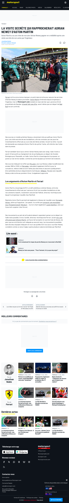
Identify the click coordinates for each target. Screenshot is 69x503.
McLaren (33, 164)
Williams (43, 171)
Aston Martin (34, 99)
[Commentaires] (65, 43)
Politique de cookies (32, 497)
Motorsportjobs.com (43, 454)
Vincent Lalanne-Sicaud (8, 42)
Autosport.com (42, 456)
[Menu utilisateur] (65, 2)
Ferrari (7, 97)
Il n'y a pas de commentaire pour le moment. (34, 321)
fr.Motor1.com (42, 451)
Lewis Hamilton (51, 205)
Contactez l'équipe (7, 483)
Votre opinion (5, 477)
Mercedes (25, 166)
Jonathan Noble (6, 41)
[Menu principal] (3, 2)
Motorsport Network (30, 500)
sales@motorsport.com (8, 486)
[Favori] (60, 43)
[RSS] (4, 467)
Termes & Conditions (19, 497)
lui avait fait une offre (29, 104)
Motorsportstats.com (44, 459)
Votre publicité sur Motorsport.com (11, 480)
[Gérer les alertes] (37, 296)
